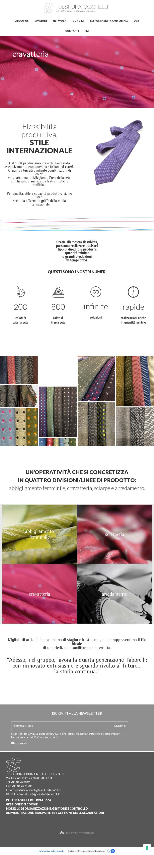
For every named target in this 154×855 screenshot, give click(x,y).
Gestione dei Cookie (22, 804)
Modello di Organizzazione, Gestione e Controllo (47, 808)
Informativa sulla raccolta (51, 851)
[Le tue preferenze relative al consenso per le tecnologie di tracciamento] (147, 848)
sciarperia (114, 534)
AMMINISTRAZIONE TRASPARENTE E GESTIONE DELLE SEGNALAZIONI (55, 812)
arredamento (114, 594)
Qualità (78, 20)
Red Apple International (80, 833)
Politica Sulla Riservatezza (28, 800)
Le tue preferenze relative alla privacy (86, 851)
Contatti (72, 30)
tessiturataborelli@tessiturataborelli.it (38, 790)
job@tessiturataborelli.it (45, 794)
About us (21, 20)
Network (59, 20)
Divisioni (40, 20)
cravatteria (39, 594)
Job (136, 20)
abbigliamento (39, 531)
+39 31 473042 (20, 782)
